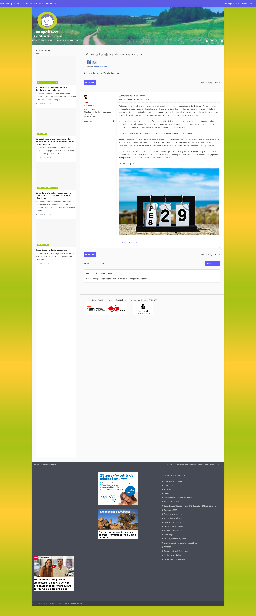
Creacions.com (75, 603)
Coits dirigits (169, 534)
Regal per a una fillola (173, 514)
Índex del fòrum (50, 464)
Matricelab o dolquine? (173, 481)
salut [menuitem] (41, 3)
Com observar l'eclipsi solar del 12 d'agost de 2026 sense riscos (190, 506)
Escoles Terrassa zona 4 (174, 530)
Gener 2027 (168, 493)
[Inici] (47, 25)
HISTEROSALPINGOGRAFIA (175, 539)
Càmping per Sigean (172, 522)
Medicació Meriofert (172, 555)
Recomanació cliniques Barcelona (178, 497)
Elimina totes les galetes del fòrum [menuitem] (182, 464)
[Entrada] (120, 99)
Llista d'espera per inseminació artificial (180, 543)
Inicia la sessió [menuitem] (249, 3)
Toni (86, 102)
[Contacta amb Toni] (114, 121)
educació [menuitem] (33, 3)
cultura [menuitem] (25, 3)
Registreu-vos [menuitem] (233, 3)
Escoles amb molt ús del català (176, 551)
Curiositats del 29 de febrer (101, 73)
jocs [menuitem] (55, 3)
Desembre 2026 (170, 510)
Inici (38, 464)
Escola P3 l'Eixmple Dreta (174, 559)
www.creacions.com (129, 242)
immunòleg (168, 485)
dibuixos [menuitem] (48, 3)
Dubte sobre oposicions (174, 526)
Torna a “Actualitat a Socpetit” (98, 263)
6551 (94, 109)
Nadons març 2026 (172, 502)
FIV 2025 (167, 547)
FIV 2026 (167, 489)
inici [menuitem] (18, 3)
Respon (91, 82)
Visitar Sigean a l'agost (173, 518)
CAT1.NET (153, 300)
